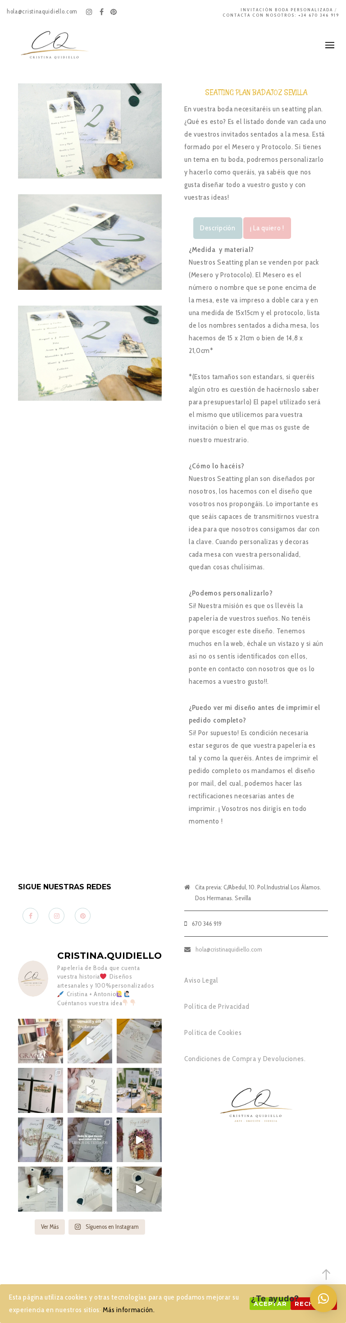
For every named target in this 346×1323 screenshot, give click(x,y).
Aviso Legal (201, 980)
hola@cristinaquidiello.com (229, 949)
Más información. (129, 1309)
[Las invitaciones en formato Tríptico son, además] (139, 1041)
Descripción (218, 228)
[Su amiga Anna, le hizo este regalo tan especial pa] (139, 1140)
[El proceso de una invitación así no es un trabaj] (40, 1189)
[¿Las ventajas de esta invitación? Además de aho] (90, 1041)
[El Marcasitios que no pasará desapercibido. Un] (139, 1189)
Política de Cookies (212, 1032)
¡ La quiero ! (267, 228)
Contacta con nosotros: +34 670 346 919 (281, 15)
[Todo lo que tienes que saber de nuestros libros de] (90, 1140)
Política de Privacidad (216, 1006)
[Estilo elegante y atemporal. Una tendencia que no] (90, 1189)
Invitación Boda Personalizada (287, 10)
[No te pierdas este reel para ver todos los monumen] (90, 1090)
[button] (323, 1298)
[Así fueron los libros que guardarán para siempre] (40, 1140)
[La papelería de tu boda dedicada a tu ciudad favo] (139, 1090)
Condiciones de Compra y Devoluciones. (245, 1058)
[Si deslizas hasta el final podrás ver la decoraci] (40, 1090)
